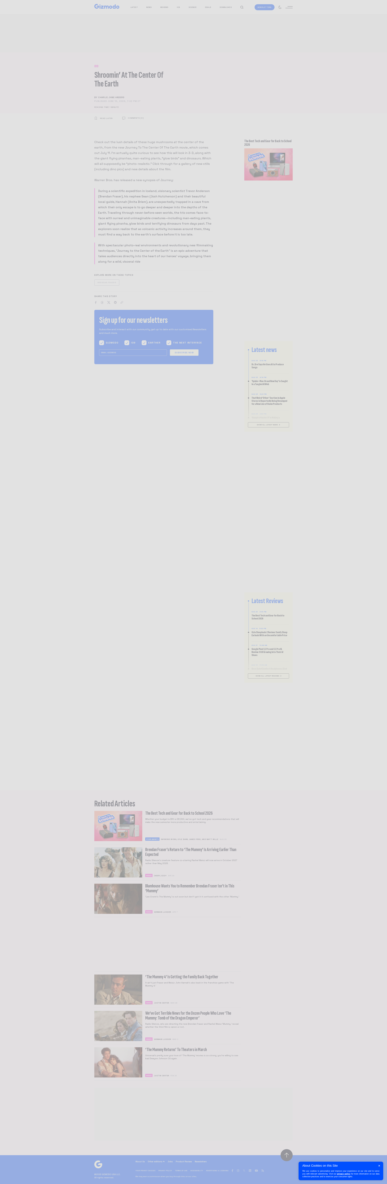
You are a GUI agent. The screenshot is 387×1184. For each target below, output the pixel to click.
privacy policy (343, 1174)
